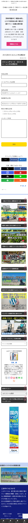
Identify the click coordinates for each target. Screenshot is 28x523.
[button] (25, 344)
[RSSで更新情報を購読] (20, 180)
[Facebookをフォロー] (20, 168)
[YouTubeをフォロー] (20, 172)
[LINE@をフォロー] (20, 176)
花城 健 (14, 362)
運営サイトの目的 (7, 514)
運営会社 (21, 516)
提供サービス (20, 514)
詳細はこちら (14, 44)
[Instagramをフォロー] (7, 172)
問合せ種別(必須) (6, 109)
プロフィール (7, 516)
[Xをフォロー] (7, 168)
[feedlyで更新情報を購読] (21, 378)
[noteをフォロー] (7, 176)
